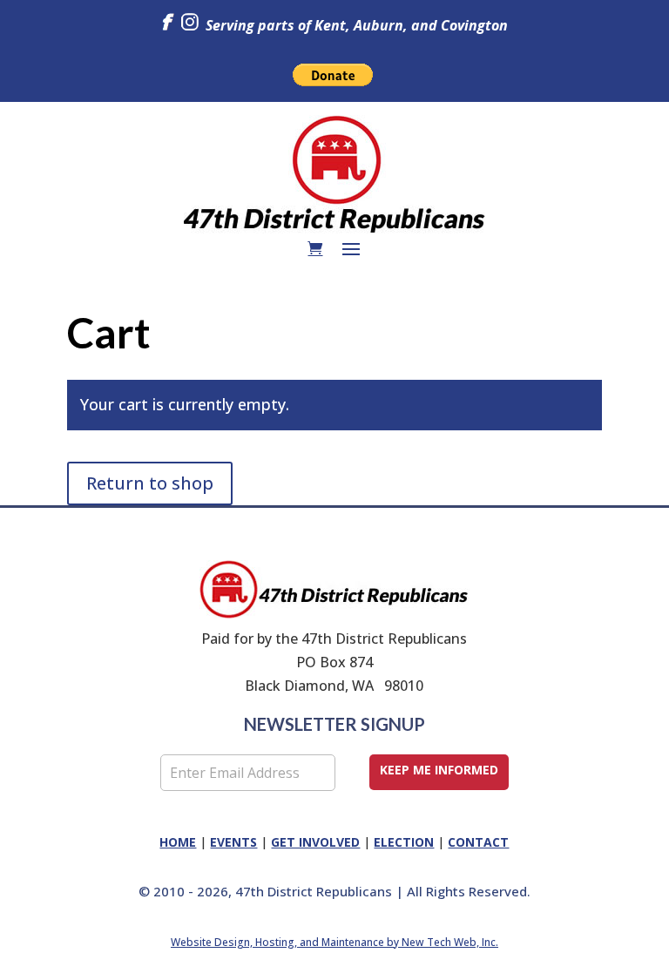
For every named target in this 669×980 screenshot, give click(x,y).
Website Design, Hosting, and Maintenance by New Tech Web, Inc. (334, 942)
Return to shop (149, 483)
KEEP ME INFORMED (439, 769)
